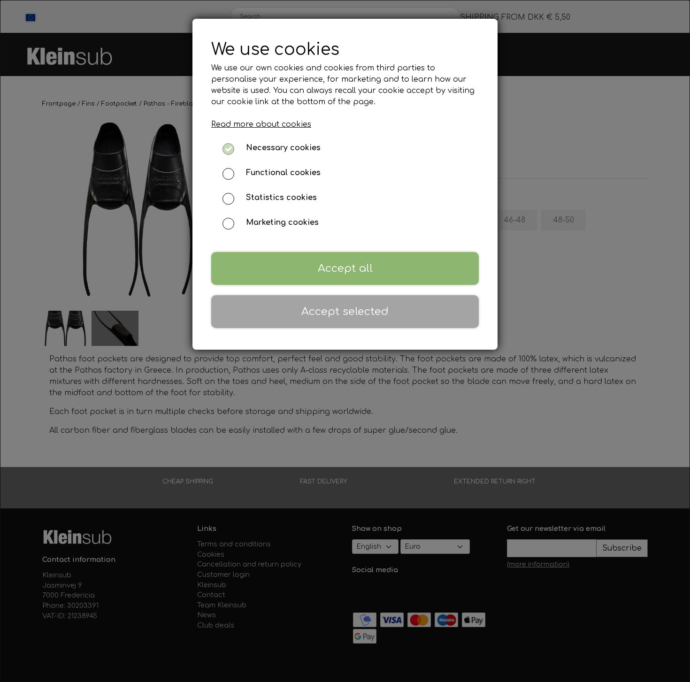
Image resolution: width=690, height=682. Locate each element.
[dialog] (345, 341)
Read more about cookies (261, 124)
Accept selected (345, 311)
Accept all (345, 268)
